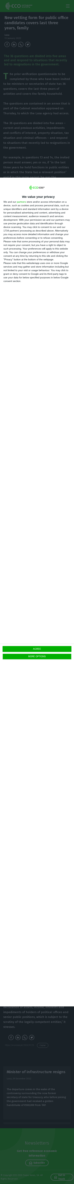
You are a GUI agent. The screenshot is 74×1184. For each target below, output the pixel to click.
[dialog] (37, 592)
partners (21, 202)
